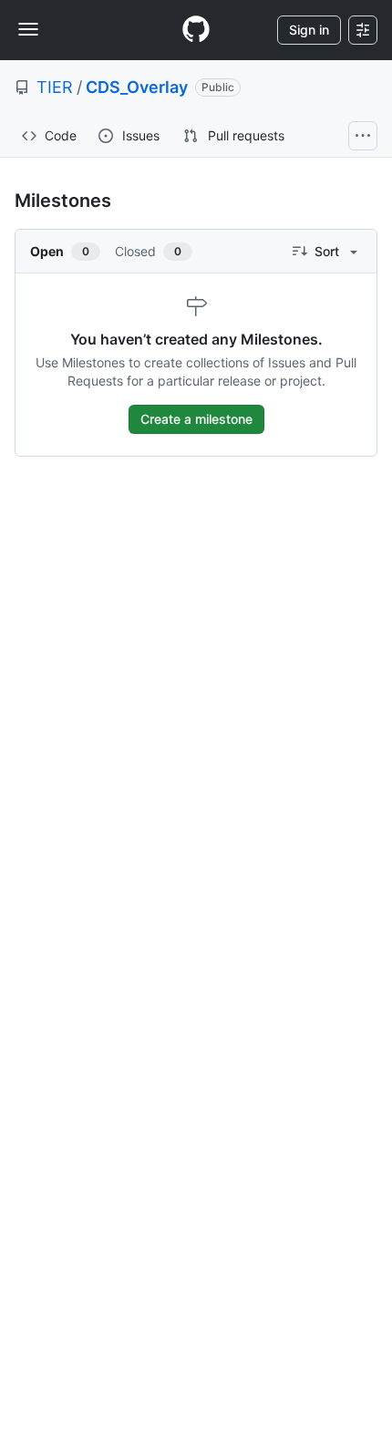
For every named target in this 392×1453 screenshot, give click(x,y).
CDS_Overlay (137, 87)
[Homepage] (196, 30)
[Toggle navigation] (28, 29)
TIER (54, 87)
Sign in (309, 29)
